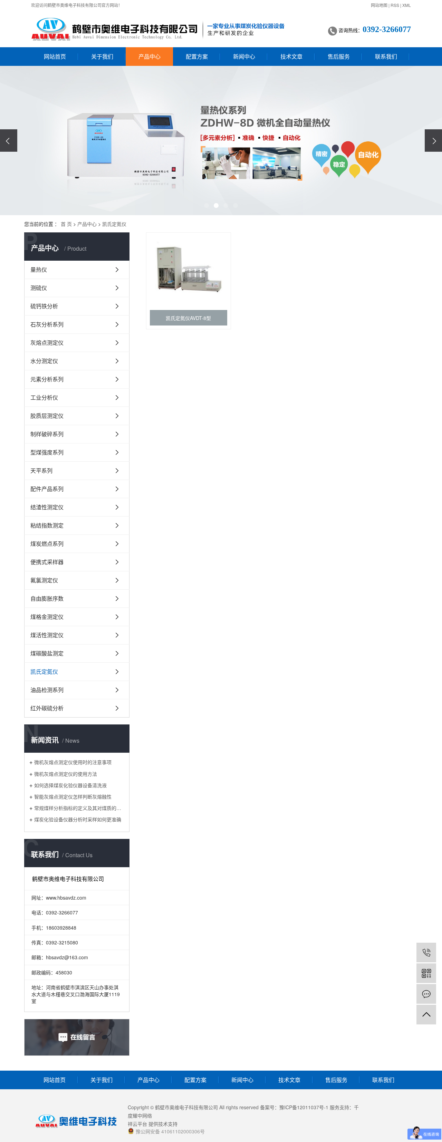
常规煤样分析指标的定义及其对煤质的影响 (79, 807)
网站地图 (379, 5)
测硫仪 (38, 288)
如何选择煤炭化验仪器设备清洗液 (70, 785)
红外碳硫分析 (47, 708)
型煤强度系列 (47, 452)
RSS (395, 5)
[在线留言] (426, 994)
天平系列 (41, 470)
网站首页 (55, 56)
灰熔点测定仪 (47, 343)
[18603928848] (426, 952)
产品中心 (149, 56)
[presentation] (8, 140)
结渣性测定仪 (47, 507)
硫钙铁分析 (44, 306)
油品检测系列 (47, 690)
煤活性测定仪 (47, 635)
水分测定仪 (44, 361)
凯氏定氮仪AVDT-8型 (188, 317)
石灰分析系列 (47, 324)
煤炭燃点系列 (47, 544)
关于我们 (102, 56)
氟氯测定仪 (44, 580)
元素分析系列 (47, 379)
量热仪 (38, 269)
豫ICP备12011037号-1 (303, 1107)
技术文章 (291, 56)
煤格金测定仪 (47, 617)
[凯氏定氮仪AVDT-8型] (188, 269)
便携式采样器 (47, 562)
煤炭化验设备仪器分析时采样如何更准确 (77, 819)
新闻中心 (244, 56)
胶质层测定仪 (47, 416)
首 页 (66, 223)
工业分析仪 (44, 397)
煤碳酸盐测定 (47, 653)
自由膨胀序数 (47, 598)
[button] (206, 205)
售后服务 (339, 56)
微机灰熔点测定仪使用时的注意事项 (73, 762)
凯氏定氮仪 (114, 223)
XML (406, 5)
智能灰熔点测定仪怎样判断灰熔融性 (73, 796)
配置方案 (197, 56)
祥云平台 (137, 1123)
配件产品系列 (47, 489)
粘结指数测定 (47, 525)
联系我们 (386, 56)
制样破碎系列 (47, 434)
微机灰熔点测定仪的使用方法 (65, 773)
